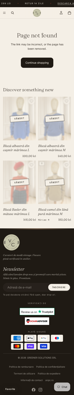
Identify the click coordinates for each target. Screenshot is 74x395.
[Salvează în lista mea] (31, 101)
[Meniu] (4, 13)
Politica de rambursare (21, 366)
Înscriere (59, 287)
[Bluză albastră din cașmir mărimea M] (54, 118)
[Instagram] (40, 389)
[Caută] (12, 13)
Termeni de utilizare (24, 373)
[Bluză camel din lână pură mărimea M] (54, 182)
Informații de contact (32, 380)
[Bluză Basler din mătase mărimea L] (19, 182)
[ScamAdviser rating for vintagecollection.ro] (37, 321)
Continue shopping (37, 62)
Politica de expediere (49, 373)
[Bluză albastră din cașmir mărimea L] (19, 118)
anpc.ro (49, 380)
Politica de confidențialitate (50, 366)
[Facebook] (33, 389)
